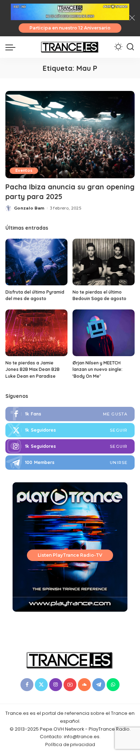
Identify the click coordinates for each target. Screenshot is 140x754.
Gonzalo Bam (29, 208)
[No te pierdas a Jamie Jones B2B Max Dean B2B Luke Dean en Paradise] (36, 332)
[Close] (132, 18)
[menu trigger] (12, 47)
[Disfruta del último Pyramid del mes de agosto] (36, 262)
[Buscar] (130, 47)
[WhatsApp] (113, 684)
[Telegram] (70, 462)
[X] (41, 684)
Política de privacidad (70, 744)
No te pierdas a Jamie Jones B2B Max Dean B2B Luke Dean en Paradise (32, 369)
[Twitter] (70, 430)
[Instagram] (70, 446)
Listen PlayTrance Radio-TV (70, 555)
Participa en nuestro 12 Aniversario (70, 28)
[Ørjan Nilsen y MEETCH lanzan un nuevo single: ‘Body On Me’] (104, 332)
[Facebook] (70, 414)
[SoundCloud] (84, 684)
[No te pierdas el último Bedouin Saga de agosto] (104, 262)
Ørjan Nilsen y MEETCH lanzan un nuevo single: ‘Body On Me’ (97, 369)
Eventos (23, 170)
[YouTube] (70, 684)
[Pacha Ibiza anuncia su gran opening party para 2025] (70, 134)
